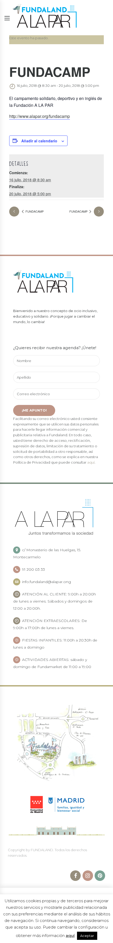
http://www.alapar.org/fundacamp (39, 116)
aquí (91, 462)
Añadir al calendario (39, 140)
